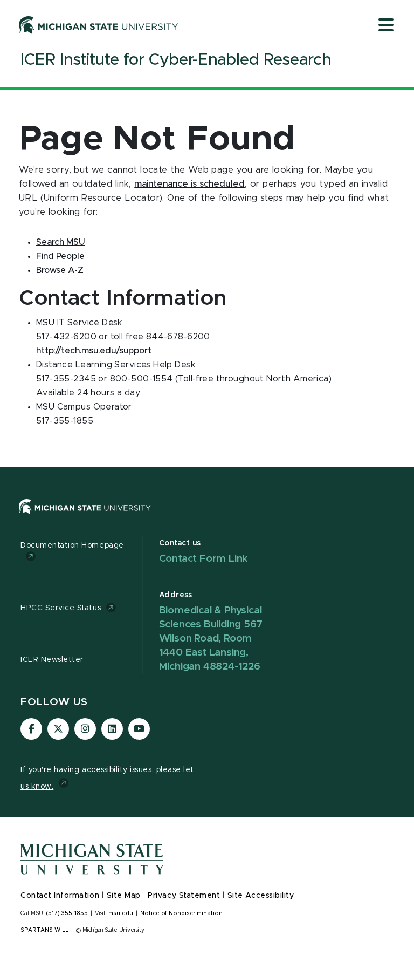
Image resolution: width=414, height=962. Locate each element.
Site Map (124, 895)
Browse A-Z (60, 270)
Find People (60, 256)
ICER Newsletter (52, 660)
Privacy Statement (184, 895)
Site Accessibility (260, 895)
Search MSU (60, 242)
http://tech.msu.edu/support (93, 350)
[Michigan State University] (98, 25)
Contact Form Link (204, 559)
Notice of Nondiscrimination (181, 913)
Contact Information (59, 895)
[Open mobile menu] (386, 26)
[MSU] (85, 517)
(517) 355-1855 (67, 913)
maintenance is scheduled (189, 184)
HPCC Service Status (60, 608)
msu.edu (120, 913)
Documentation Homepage (72, 545)
